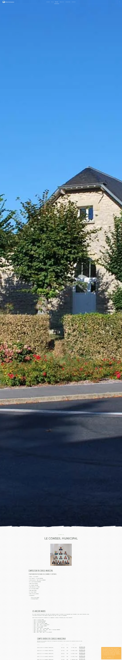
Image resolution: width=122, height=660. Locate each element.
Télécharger (82, 647)
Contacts (74, 1)
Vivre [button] (52, 1)
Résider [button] (56, 1)
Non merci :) (110, 657)
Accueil (48, 1)
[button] (119, 2)
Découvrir (62, 1)
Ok (103, 657)
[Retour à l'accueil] (8, 2)
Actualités (68, 1)
